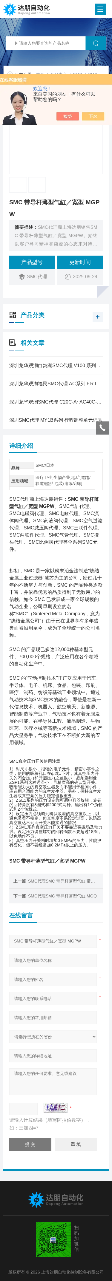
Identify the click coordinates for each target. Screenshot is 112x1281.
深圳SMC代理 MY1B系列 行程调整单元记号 (55, 420)
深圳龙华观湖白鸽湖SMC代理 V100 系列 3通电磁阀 (56, 365)
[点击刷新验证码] (55, 1108)
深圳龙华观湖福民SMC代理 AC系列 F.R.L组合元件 (56, 383)
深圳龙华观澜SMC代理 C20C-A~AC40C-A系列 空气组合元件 (56, 401)
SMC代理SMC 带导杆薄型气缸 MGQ (62, 896)
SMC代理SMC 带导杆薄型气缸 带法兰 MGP (69, 881)
